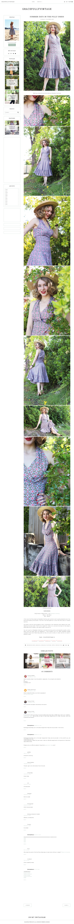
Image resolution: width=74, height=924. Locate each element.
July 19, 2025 (26, 860)
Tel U (28, 848)
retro (53, 645)
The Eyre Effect (31, 675)
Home (33, 1)
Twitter (54, 640)
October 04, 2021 (31, 702)
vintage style (58, 645)
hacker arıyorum (28, 874)
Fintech (29, 824)
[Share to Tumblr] (68, 645)
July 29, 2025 (37, 869)
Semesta (29, 793)
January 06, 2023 (27, 763)
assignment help (49, 745)
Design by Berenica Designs (43, 922)
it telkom (29, 859)
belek (25, 877)
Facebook (41, 640)
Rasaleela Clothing (54, 613)
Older (66, 905)
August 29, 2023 (27, 784)
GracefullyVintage (7, 1)
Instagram (34, 640)
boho (33, 645)
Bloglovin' (48, 640)
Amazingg (30, 772)
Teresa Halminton (31, 689)
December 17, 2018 (31, 690)
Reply (25, 696)
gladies (29, 752)
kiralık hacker (27, 872)
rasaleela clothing (46, 645)
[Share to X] (63, 645)
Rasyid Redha (30, 762)
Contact (39, 1)
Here (25, 838)
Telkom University (65, 852)
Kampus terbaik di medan (33, 814)
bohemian (29, 645)
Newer (28, 905)
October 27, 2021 (31, 712)
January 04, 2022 (38, 725)
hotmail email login (28, 694)
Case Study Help (28, 716)
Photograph (30, 803)
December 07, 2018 (31, 676)
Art (28, 783)
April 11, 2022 (27, 753)
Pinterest (59, 640)
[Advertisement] (12, 159)
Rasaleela (38, 645)
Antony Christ (30, 701)
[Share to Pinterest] (66, 645)
